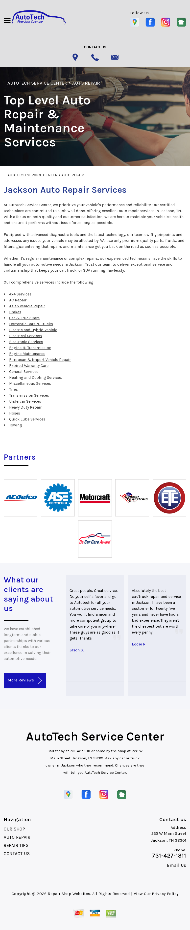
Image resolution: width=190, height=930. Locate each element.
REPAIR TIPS (16, 845)
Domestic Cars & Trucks (31, 323)
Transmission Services (29, 395)
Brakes (15, 312)
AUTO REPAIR (86, 83)
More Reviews (21, 680)
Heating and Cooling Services (35, 377)
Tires (13, 389)
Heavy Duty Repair (25, 407)
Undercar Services (25, 401)
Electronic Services (26, 341)
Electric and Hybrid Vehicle (33, 329)
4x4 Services (20, 294)
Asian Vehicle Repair (27, 306)
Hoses (14, 413)
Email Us (176, 865)
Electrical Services (25, 335)
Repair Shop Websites (69, 893)
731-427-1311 (80, 751)
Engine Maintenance (27, 353)
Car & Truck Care (24, 318)
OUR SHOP (14, 829)
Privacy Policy (165, 893)
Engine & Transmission (30, 347)
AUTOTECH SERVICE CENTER (37, 83)
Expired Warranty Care (28, 365)
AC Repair (17, 300)
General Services (23, 371)
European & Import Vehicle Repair (40, 359)
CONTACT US (17, 853)
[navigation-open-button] (7, 20)
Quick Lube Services (27, 419)
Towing (15, 425)
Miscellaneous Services (30, 383)
